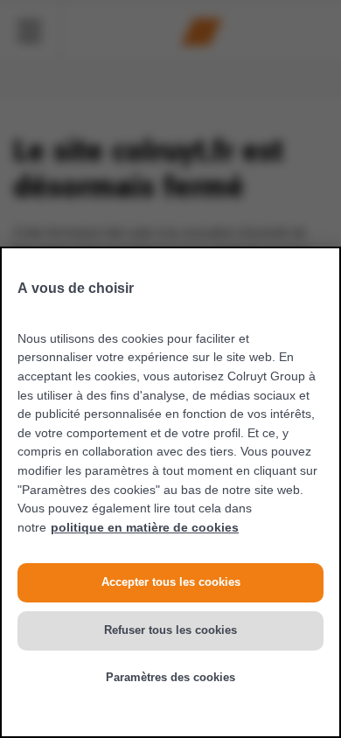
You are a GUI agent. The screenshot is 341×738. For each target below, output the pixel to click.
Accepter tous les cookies (170, 581)
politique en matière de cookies (145, 527)
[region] (170, 492)
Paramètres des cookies (170, 677)
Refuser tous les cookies (170, 630)
